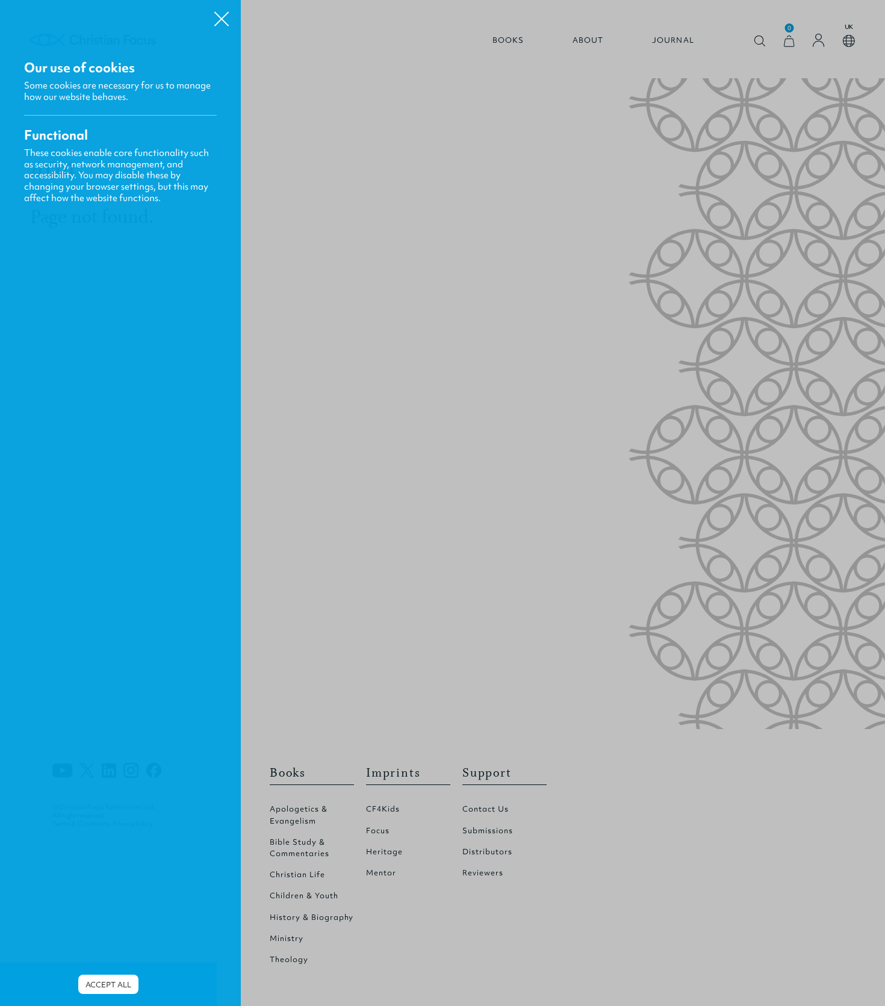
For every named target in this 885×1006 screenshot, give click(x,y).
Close (221, 14)
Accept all (108, 985)
